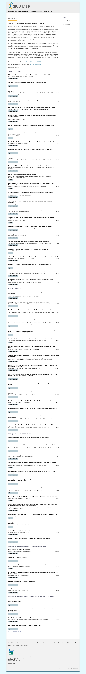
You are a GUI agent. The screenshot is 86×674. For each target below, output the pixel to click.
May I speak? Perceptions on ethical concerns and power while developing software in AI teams (31, 107)
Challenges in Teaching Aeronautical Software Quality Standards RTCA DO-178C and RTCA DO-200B (32, 471)
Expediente (36, 14)
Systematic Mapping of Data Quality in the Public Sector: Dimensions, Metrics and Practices (30, 192)
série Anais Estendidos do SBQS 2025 (33, 61)
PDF (11, 129)
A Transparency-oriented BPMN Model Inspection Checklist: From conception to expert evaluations (32, 272)
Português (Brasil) (66, 20)
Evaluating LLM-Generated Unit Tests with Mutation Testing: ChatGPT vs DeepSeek (28, 165)
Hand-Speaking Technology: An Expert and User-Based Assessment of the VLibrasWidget (30, 338)
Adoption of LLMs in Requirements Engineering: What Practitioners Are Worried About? (29, 264)
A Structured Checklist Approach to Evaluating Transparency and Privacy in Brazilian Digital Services (32, 408)
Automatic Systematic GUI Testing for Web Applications (21, 581)
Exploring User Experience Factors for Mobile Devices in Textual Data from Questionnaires (30, 400)
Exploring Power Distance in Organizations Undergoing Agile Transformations (27, 588)
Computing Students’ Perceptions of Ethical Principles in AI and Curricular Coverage (28, 437)
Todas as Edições (16, 14)
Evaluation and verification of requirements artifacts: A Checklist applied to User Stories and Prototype (33, 210)
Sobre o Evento (27, 14)
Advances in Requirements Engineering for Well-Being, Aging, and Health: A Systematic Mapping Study (33, 256)
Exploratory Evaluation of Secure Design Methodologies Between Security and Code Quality (30, 149)
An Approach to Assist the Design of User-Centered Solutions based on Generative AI (29, 241)
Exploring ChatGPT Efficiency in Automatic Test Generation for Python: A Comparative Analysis (31, 141)
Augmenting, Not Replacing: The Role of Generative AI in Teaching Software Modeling (29, 538)
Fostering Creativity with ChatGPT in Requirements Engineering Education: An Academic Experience (32, 496)
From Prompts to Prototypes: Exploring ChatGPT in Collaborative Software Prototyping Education (31, 455)
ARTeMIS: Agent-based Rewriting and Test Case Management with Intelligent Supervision (30, 226)
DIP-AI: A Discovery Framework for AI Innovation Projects (22, 174)
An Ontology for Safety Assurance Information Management (23, 234)
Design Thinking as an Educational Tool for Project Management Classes (26, 530)
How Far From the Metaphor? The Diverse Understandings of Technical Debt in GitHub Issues (31, 125)
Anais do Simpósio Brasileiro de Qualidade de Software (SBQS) (30, 11)
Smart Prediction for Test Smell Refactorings (19, 549)
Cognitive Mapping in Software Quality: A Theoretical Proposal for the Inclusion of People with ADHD (32, 514)
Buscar (74, 14)
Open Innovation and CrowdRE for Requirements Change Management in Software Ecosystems (31, 564)
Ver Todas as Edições (13, 631)
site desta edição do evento (35, 64)
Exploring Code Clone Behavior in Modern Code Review (21, 617)
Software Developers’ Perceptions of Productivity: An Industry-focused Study (27, 82)
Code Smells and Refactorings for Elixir (17, 557)
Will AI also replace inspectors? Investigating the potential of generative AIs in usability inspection (32, 74)
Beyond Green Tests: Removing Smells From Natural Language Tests (24, 625)
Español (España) (66, 24)
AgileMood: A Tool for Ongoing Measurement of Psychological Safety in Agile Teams (28, 249)
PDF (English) (13, 78)
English (64, 22)
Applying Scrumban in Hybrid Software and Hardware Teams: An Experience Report (28, 302)
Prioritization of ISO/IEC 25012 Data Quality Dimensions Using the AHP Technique (28, 100)
